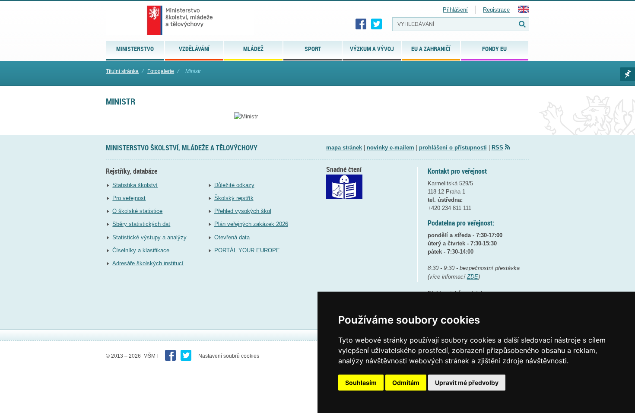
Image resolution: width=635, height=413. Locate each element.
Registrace (496, 9)
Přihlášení (455, 9)
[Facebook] (361, 24)
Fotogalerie (160, 71)
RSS (497, 147)
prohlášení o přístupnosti (453, 147)
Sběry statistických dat (141, 224)
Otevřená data (232, 237)
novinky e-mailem (390, 147)
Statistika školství (135, 185)
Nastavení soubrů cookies (228, 356)
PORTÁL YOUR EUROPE (247, 250)
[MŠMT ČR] (180, 20)
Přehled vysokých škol (242, 211)
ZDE (472, 276)
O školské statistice (137, 211)
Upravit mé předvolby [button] (466, 382)
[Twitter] (376, 24)
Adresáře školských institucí (148, 263)
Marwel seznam (627, 74)
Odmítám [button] (405, 382)
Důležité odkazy (234, 185)
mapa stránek (344, 147)
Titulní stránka (122, 71)
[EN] (523, 11)
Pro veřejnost (129, 198)
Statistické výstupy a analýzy (149, 237)
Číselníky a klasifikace (140, 250)
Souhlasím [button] (361, 382)
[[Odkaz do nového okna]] (344, 197)
